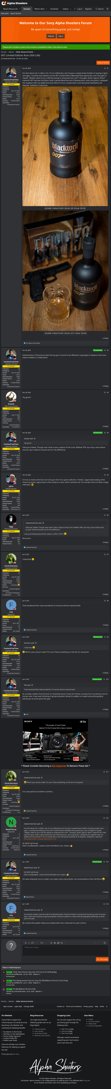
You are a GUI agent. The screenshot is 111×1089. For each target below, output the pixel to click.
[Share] (104, 68)
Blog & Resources (10, 9)
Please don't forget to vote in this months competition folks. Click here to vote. (35, 47)
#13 (107, 862)
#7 (108, 554)
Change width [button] (29, 1006)
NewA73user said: (30, 868)
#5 (108, 475)
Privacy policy (88, 1006)
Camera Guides (40, 1029)
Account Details (94, 1021)
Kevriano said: (29, 643)
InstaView (54, 9)
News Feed (92, 1024)
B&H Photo (65, 1029)
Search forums (15, 13)
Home (102, 1006)
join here (15, 1054)
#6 (108, 515)
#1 (108, 68)
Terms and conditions (74, 1006)
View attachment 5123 (48, 839)
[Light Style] (107, 9)
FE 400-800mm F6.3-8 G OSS (21, 989)
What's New (39, 9)
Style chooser (8, 1006)
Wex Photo (65, 1033)
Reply (106, 338)
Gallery (65, 9)
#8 (108, 601)
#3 (108, 392)
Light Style (18, 1006)
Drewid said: (28, 439)
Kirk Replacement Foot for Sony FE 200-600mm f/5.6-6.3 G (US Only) (37, 980)
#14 (107, 904)
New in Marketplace (11, 967)
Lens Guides (39, 1031)
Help (96, 1006)
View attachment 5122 (32, 839)
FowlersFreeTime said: (34, 523)
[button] (20, 9)
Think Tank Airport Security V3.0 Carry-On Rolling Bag (31, 972)
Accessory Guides (41, 1033)
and (33, 343)
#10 (107, 679)
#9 (108, 637)
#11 (107, 772)
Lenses (8, 993)
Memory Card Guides (42, 1035)
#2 (108, 350)
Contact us (60, 1006)
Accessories (10, 976)
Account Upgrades (95, 1026)
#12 (107, 818)
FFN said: (27, 685)
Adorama (64, 1031)
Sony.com (86, 1080)
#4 (108, 433)
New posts (5, 13)
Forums (27, 9)
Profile (90, 1019)
